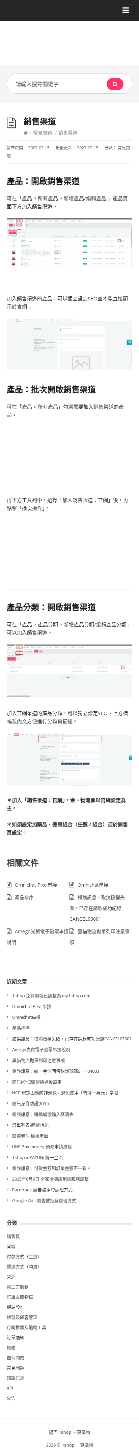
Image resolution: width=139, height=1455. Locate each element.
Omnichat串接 (93, 885)
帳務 (11, 1347)
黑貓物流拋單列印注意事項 (38, 1060)
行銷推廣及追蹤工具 (26, 1327)
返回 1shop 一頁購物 (69, 1432)
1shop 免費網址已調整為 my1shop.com (51, 995)
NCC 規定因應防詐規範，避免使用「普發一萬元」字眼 (65, 1093)
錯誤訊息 (15, 1378)
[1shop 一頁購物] (69, 45)
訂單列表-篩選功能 (30, 1125)
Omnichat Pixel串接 (36, 885)
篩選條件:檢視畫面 (30, 1136)
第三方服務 (18, 1287)
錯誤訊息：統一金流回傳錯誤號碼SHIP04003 (55, 1071)
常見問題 (42, 132)
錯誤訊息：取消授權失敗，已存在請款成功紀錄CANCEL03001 (97, 908)
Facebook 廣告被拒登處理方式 (42, 1190)
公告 (11, 1398)
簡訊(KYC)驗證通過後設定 (37, 1082)
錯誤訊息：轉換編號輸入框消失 (43, 1114)
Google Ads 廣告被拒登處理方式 (44, 1200)
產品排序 (24, 897)
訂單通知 (15, 1337)
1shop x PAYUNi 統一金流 (37, 1157)
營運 (11, 1277)
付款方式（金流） (24, 1256)
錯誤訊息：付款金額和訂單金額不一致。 (51, 1168)
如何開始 (15, 1358)
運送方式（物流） (24, 1267)
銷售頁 (13, 1236)
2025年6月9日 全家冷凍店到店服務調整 (50, 1179)
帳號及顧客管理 (22, 1317)
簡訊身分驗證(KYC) (30, 1103)
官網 (11, 1246)
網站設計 (15, 1307)
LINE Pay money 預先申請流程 (42, 1147)
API (10, 1388)
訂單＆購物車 (20, 1297)
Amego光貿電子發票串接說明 (41, 1049)
